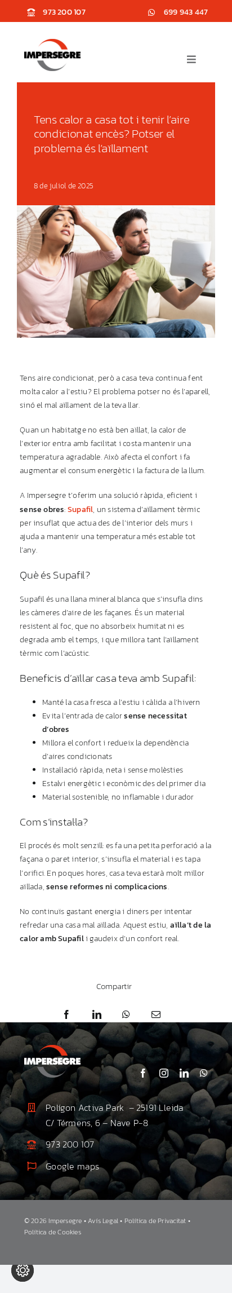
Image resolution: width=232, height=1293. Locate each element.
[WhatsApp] (126, 1015)
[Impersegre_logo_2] (52, 1048)
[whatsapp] (204, 1073)
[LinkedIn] (97, 1015)
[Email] (156, 1015)
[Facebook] (66, 1015)
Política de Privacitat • (157, 1221)
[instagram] (163, 1073)
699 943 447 (186, 12)
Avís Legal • (106, 1221)
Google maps (72, 1166)
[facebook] (143, 1073)
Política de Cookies (52, 1232)
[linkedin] (184, 1073)
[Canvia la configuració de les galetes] (22, 1270)
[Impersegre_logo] (52, 42)
